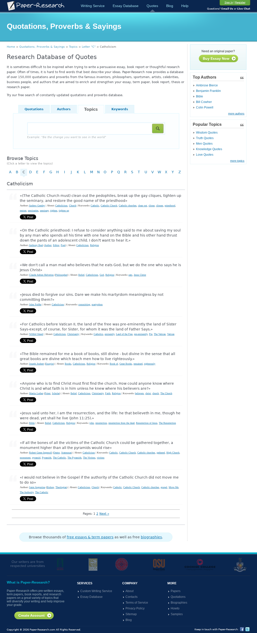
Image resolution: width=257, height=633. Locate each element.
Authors (64, 109)
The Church (166, 393)
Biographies (179, 602)
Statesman (66, 452)
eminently (109, 334)
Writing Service (93, 6)
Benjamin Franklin (208, 91)
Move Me (173, 487)
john (91, 423)
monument (25, 457)
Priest (47, 393)
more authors (236, 113)
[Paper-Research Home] (35, 6)
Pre (150, 334)
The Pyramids (75, 457)
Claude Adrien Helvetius (41, 274)
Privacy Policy (135, 608)
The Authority (27, 492)
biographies (151, 537)
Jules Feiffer (35, 304)
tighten (53, 210)
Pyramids (46, 457)
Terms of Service (136, 602)
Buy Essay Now (216, 58)
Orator (56, 452)
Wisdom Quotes (207, 132)
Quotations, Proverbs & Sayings (42, 46)
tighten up (64, 210)
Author (47, 245)
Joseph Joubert (36, 363)
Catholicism (61, 205)
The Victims (89, 457)
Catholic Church (109, 205)
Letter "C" (89, 46)
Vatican (170, 334)
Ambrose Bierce (207, 85)
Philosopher (61, 274)
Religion (94, 245)
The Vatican (160, 334)
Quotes (152, 6)
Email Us (227, 8)
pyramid (36, 457)
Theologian (61, 487)
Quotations (34, 109)
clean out (142, 205)
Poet (63, 245)
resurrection (101, 423)
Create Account (31, 615)
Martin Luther (36, 393)
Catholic (95, 205)
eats (130, 274)
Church (72, 205)
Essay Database (126, 6)
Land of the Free (124, 334)
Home (11, 46)
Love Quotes (204, 154)
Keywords (119, 109)
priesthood (170, 205)
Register (240, 2)
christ (148, 393)
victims (100, 457)
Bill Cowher (204, 102)
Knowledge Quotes (209, 149)
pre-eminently (141, 334)
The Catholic (59, 457)
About (129, 591)
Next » (104, 513)
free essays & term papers (90, 537)
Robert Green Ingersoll (40, 452)
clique (152, 205)
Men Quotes (204, 143)
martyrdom (97, 304)
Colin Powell (204, 107)
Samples (177, 614)
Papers (175, 591)
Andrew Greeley (37, 205)
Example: (66, 137)
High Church (172, 452)
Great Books (125, 363)
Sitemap (131, 614)
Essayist (49, 363)
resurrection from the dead (121, 423)
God (102, 274)
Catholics (98, 334)
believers (139, 393)
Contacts (131, 597)
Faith (107, 393)
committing (84, 304)
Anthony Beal (36, 245)
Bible (199, 96)
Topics (73, 46)
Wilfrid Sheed (36, 334)
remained (138, 363)
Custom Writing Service (96, 591)
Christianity (73, 334)
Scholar (55, 393)
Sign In (229, 2)
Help (184, 6)
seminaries (33, 210)
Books (68, 363)
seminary (44, 210)
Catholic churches (128, 205)
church (155, 393)
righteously (149, 363)
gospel (164, 487)
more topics (237, 160)
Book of (114, 363)
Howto (175, 608)
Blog (169, 6)
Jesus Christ (140, 274)
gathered (161, 452)
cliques (159, 205)
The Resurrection (167, 423)
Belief (81, 274)
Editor (56, 245)
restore (23, 210)
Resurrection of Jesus (146, 423)
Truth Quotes (205, 138)
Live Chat (243, 8)
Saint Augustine (37, 487)
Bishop (50, 487)
